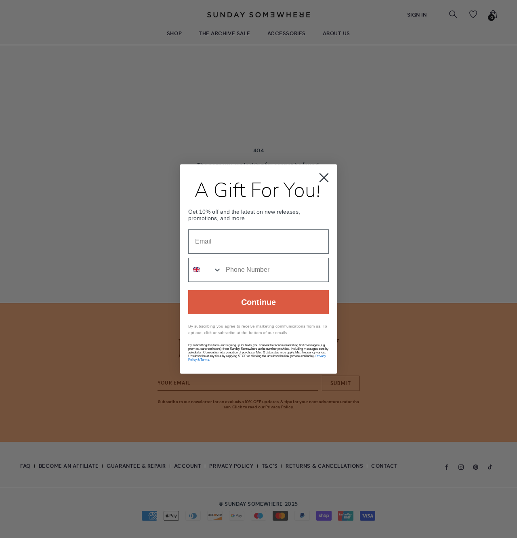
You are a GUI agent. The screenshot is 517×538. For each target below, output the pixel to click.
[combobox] (205, 270)
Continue (258, 302)
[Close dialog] (324, 178)
